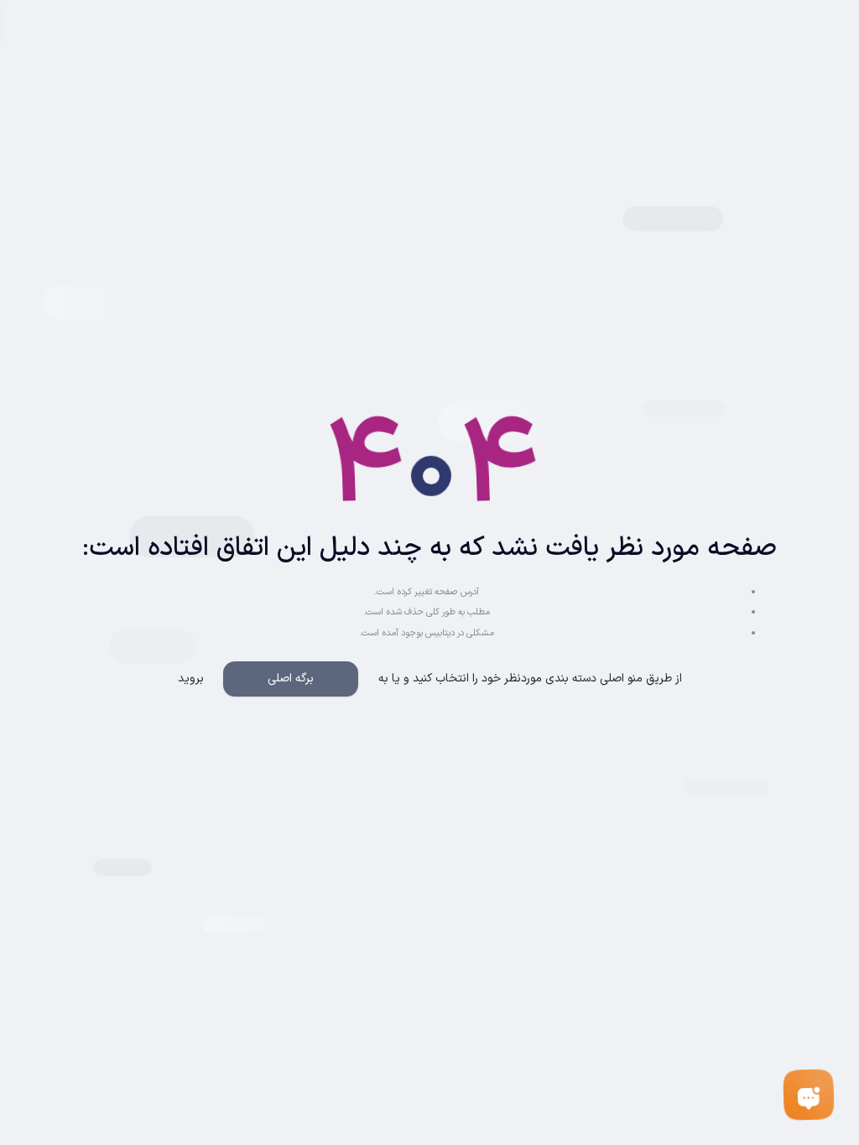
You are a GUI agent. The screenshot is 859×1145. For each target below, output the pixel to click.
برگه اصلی (291, 678)
